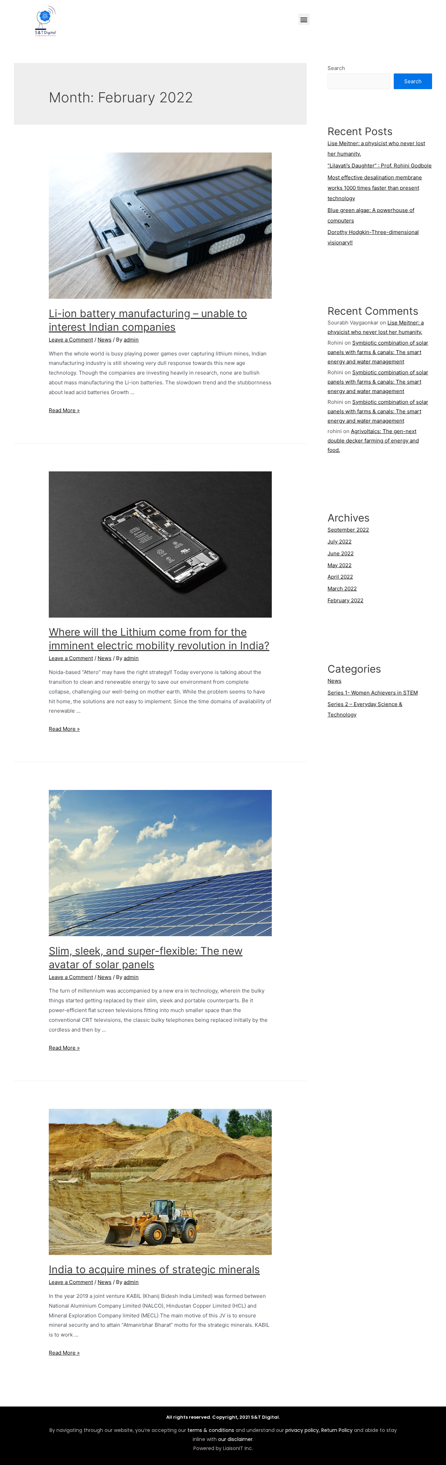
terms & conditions (210, 1430)
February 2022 (345, 600)
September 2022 (348, 529)
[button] (304, 19)
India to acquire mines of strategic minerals (154, 1269)
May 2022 (340, 565)
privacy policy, (302, 1430)
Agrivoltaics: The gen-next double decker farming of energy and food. (373, 440)
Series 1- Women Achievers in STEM (373, 692)
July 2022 (340, 541)
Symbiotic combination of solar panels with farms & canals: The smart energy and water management (378, 352)
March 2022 (342, 588)
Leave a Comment (71, 339)
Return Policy (337, 1430)
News (105, 339)
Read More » (64, 410)
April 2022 (340, 576)
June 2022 (341, 553)
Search (336, 68)
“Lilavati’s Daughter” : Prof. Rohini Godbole (380, 165)
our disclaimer (235, 1439)
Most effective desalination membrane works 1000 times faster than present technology (375, 188)
